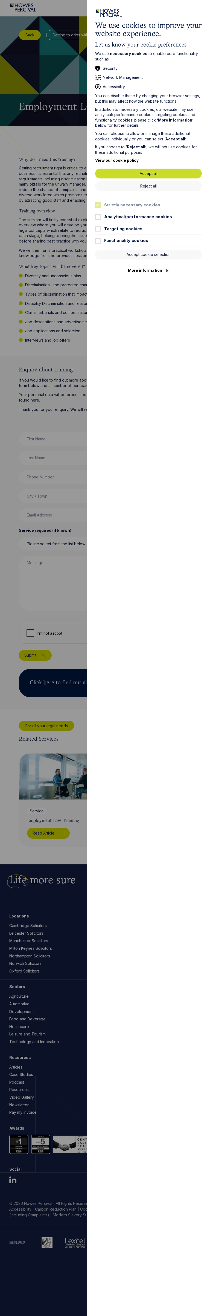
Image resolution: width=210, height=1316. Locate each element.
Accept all (149, 173)
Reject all (148, 186)
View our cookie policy (117, 160)
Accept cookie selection (149, 254)
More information (145, 270)
